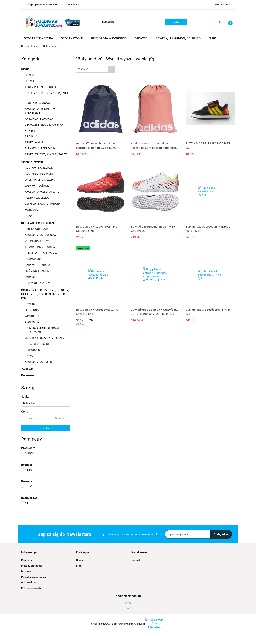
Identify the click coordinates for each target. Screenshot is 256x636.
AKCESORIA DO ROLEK (38, 361)
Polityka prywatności (33, 576)
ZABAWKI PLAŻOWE (37, 185)
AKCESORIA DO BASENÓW (41, 234)
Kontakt (135, 560)
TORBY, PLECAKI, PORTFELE (42, 87)
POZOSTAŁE (32, 215)
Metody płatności (31, 565)
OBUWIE (30, 81)
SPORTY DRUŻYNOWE (38, 102)
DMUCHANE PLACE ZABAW (41, 252)
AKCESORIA (32, 322)
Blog (79, 565)
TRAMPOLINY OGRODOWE (41, 246)
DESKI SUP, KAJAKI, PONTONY (43, 203)
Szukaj (46, 427)
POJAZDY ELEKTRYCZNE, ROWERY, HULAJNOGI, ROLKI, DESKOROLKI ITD (45, 294)
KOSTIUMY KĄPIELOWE (39, 167)
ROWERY (30, 304)
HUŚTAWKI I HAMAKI (37, 270)
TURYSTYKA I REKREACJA (40, 148)
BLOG (212, 38)
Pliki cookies (28, 582)
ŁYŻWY (29, 355)
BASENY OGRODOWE (37, 228)
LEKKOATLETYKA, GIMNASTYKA (44, 124)
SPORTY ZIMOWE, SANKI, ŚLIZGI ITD (46, 154)
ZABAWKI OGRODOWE (38, 264)
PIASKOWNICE (34, 258)
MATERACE (32, 209)
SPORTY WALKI (34, 142)
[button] (29, 552)
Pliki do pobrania (31, 588)
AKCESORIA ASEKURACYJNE (42, 191)
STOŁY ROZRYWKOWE (38, 282)
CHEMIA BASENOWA (37, 240)
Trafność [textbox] (83, 69)
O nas (79, 560)
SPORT (26, 69)
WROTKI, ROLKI (34, 316)
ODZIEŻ (29, 75)
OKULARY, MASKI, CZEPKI (40, 179)
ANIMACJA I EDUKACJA (39, 118)
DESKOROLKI (33, 349)
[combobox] (95, 69)
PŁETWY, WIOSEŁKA (37, 197)
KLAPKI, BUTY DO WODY (39, 173)
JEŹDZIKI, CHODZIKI (37, 343)
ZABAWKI (27, 369)
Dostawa (26, 571)
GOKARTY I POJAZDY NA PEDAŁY (44, 337)
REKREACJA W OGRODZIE (38, 223)
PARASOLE (31, 276)
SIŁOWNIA (31, 136)
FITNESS (30, 130)
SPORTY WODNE (32, 161)
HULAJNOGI (32, 310)
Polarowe (27, 375)
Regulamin (27, 560)
